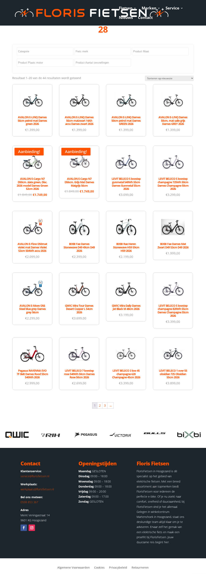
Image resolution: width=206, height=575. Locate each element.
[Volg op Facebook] (24, 528)
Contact (145, 18)
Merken (149, 9)
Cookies (99, 567)
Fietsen (125, 9)
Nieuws (126, 18)
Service (172, 9)
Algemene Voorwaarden (73, 567)
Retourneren (140, 567)
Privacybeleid (118, 567)
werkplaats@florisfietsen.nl (37, 489)
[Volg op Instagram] (32, 528)
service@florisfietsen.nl (35, 476)
